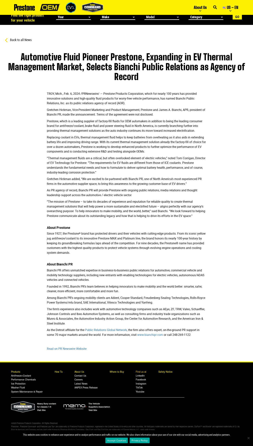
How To (59, 371)
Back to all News (20, 40)
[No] (248, 438)
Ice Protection (18, 383)
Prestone (24, 7)
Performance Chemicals (23, 379)
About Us (200, 7)
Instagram (141, 383)
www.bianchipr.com (150, 335)
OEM (50, 7)
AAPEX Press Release (86, 387)
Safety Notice (165, 371)
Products (16, 371)
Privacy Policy (140, 440)
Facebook (141, 379)
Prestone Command (92, 7)
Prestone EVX (71, 7)
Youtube (140, 391)
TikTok (139, 387)
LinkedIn (140, 375)
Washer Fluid (18, 387)
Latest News (80, 383)
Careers (78, 379)
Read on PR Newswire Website (66, 349)
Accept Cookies (116, 440)
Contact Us (80, 375)
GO (237, 16)
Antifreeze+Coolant (21, 375)
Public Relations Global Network (106, 330)
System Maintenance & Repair (27, 391)
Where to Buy (117, 371)
